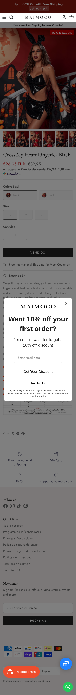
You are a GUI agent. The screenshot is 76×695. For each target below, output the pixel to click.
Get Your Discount (38, 372)
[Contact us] (68, 687)
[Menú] (4, 17)
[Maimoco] (38, 17)
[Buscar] (13, 17)
